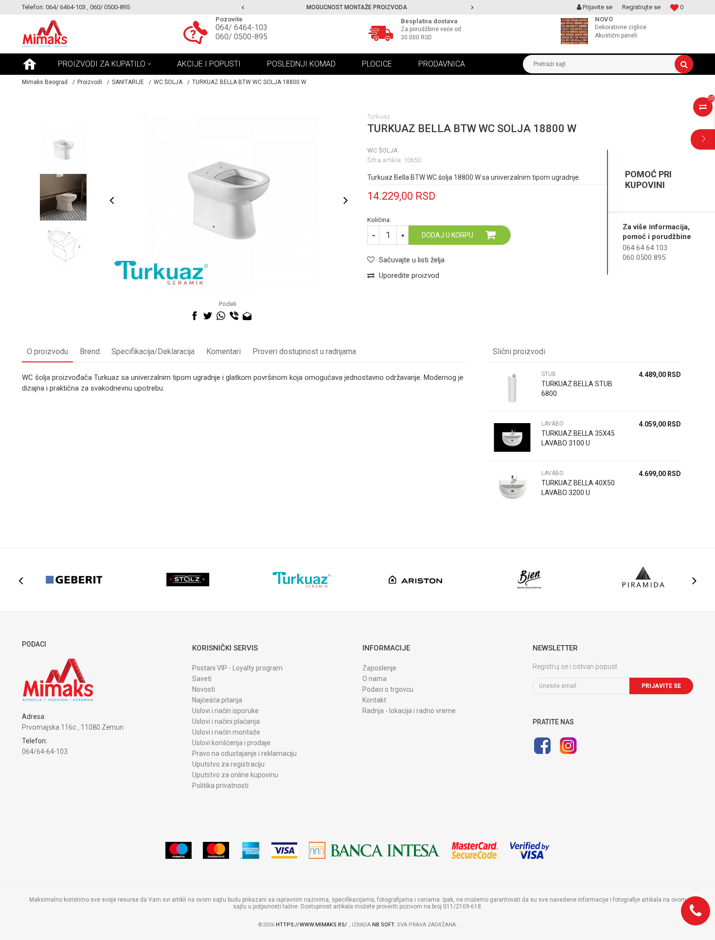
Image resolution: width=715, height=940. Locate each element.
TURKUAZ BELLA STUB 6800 (576, 388)
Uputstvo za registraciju (228, 764)
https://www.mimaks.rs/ (312, 925)
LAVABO (552, 424)
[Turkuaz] (161, 273)
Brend (90, 351)
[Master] (216, 850)
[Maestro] (178, 850)
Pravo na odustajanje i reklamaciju (244, 753)
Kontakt (374, 700)
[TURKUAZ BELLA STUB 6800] (512, 388)
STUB (548, 374)
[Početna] (29, 64)
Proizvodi (89, 82)
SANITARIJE (128, 82)
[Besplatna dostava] (383, 32)
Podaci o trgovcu (387, 689)
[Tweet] (207, 315)
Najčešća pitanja (217, 700)
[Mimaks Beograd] (45, 34)
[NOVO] (577, 31)
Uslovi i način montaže (226, 732)
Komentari (223, 351)
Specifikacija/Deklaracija (153, 351)
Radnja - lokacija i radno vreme (409, 711)
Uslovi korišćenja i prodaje (231, 743)
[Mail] (247, 315)
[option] (357, 7)
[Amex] (250, 850)
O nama (374, 679)
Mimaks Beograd (45, 82)
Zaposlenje (379, 668)
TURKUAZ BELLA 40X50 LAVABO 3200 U (578, 487)
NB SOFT (383, 925)
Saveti (202, 679)
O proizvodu (47, 351)
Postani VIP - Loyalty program (237, 668)
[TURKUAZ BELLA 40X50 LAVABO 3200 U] (512, 487)
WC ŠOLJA (168, 82)
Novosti (203, 689)
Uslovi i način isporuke (225, 711)
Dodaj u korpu (447, 235)
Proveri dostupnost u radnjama (304, 351)
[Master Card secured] (475, 850)
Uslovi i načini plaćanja (226, 721)
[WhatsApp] (220, 315)
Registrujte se (641, 7)
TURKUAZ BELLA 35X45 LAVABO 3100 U (578, 438)
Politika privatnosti (220, 785)
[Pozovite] (198, 32)
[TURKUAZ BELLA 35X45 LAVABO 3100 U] (512, 437)
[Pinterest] (260, 315)
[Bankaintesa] (374, 850)
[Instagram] (568, 745)
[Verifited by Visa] (530, 850)
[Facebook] (194, 315)
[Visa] (284, 850)
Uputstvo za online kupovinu (235, 775)
